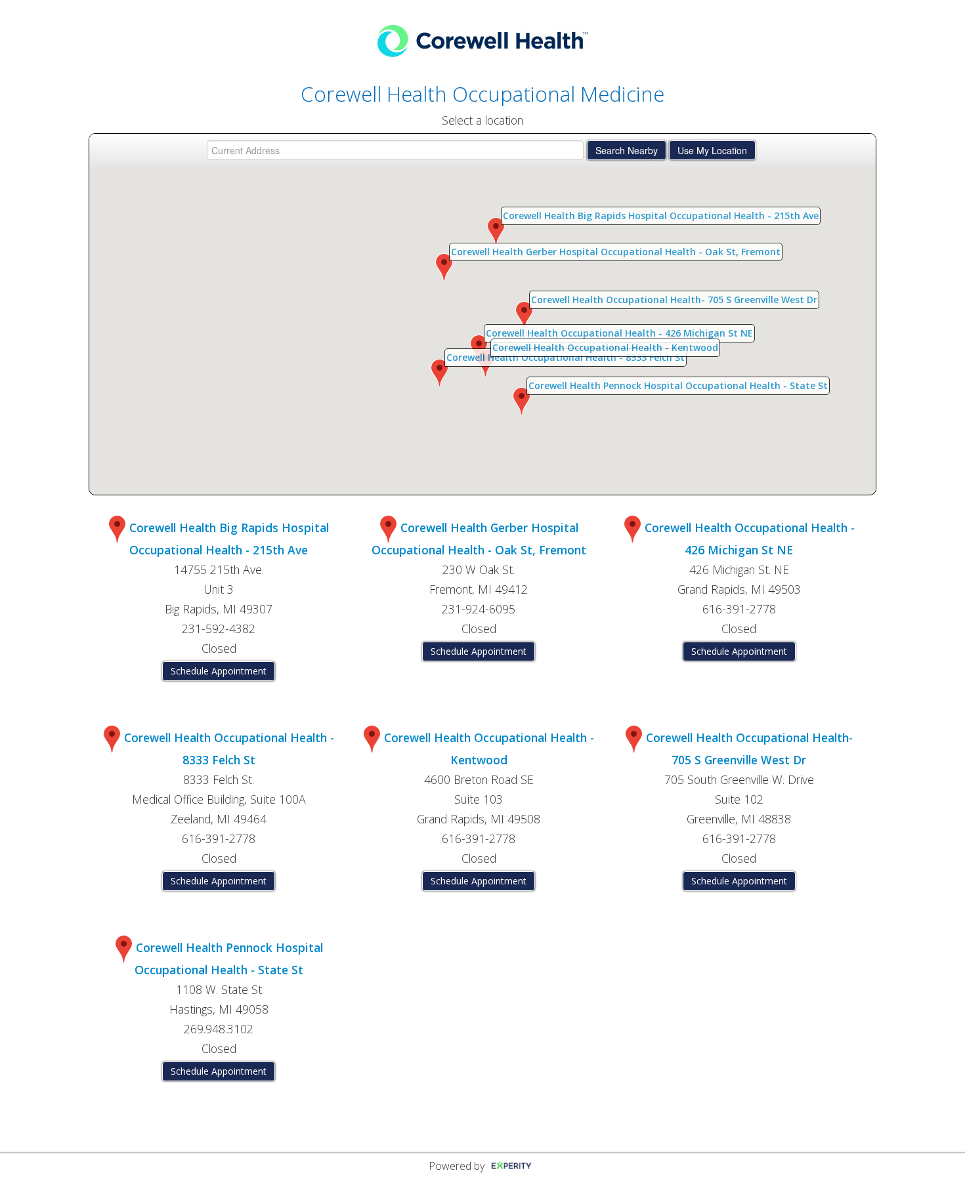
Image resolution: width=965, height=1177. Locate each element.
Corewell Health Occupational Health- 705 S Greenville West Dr (674, 299)
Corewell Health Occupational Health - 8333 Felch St (565, 357)
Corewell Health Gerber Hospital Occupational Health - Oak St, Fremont (616, 251)
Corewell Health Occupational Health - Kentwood (605, 347)
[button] (496, 231)
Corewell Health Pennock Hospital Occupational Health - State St (678, 385)
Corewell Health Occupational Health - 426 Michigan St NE (619, 333)
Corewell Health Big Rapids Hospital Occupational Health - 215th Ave (661, 215)
